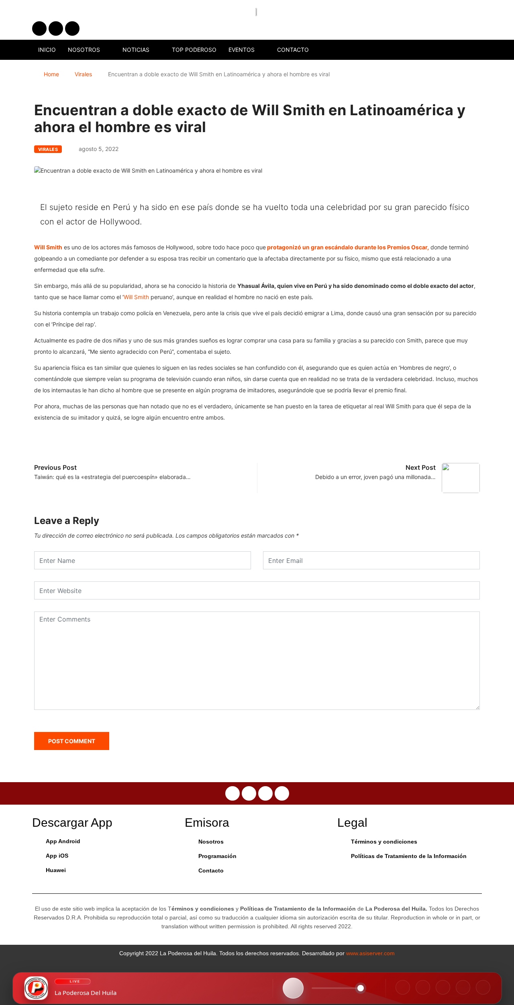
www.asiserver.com (370, 953)
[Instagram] (423, 987)
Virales (83, 74)
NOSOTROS (84, 49)
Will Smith (136, 297)
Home (51, 74)
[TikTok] (443, 987)
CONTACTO (293, 49)
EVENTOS (241, 49)
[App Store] (463, 987)
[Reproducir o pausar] (293, 988)
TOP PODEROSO (194, 49)
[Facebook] (403, 987)
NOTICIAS (135, 49)
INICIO (47, 49)
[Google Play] (483, 987)
